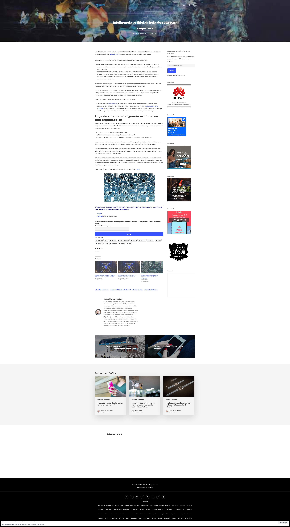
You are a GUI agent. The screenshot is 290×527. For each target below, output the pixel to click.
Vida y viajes (188, 518)
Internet (168, 399)
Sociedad (189, 514)
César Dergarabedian (140, 33)
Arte (122, 505)
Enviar (129, 234)
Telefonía (153, 518)
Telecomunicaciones (144, 518)
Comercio (136, 505)
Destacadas (175, 505)
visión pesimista (112, 103)
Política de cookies (40, 524)
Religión (162, 514)
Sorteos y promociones (111, 518)
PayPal (99, 213)
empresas (105, 289)
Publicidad (143, 514)
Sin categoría (181, 514)
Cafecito (100, 216)
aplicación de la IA (115, 54)
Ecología (182, 505)
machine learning (137, 289)
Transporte (167, 518)
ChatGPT (98, 289)
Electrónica (108, 509)
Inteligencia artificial (116, 289)
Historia (142, 509)
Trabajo (160, 518)
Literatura (101, 514)
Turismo (174, 518)
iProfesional (127, 289)
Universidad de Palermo (151, 289)
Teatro (127, 518)
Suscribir (171, 70)
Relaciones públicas (153, 514)
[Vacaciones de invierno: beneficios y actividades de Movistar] (120, 346)
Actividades (101, 505)
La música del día (179, 509)
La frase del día (169, 509)
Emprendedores (117, 509)
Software (100, 518)
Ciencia (127, 505)
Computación (144, 505)
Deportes (167, 505)
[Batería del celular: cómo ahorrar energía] (170, 346)
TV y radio (181, 518)
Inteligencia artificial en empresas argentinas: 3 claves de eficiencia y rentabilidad (149, 277)
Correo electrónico (102, 226)
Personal (130, 514)
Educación (100, 509)
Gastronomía (134, 509)
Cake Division (150, 487)
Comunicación (154, 505)
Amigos (117, 505)
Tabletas (121, 518)
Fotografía (126, 509)
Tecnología (145, 17)
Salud (167, 514)
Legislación (189, 509)
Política (137, 514)
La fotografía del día (157, 509)
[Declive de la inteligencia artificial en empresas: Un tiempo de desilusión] (129, 267)
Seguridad (100, 399)
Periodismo (123, 514)
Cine (131, 505)
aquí (138, 169)
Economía (189, 505)
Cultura (161, 505)
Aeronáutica (109, 505)
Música (107, 514)
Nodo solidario (115, 514)
